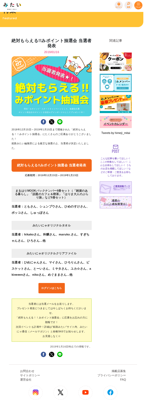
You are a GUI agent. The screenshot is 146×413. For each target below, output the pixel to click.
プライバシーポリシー (111, 375)
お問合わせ (27, 371)
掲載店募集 (119, 371)
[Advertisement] (116, 263)
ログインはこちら (51, 288)
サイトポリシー (30, 375)
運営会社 (26, 379)
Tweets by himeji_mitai (115, 132)
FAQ (123, 379)
